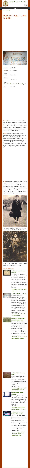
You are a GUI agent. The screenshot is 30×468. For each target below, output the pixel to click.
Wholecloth (7, 84)
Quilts (8, 10)
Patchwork (20, 433)
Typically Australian (16, 435)
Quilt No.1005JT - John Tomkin (19, 293)
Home (4, 10)
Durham (22, 338)
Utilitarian (23, 432)
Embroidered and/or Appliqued (18, 84)
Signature (23, 409)
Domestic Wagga (15, 432)
